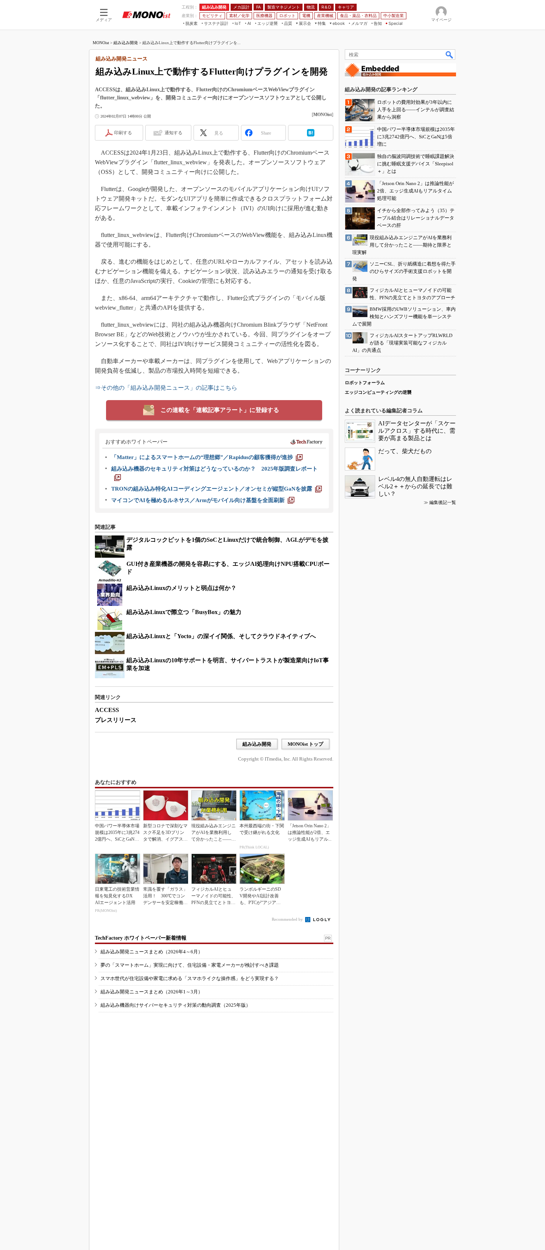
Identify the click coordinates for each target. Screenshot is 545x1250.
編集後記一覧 (442, 502)
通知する (173, 132)
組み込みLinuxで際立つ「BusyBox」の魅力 (183, 612)
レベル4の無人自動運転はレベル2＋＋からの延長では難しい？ (415, 486)
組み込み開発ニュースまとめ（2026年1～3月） (151, 992)
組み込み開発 (125, 42)
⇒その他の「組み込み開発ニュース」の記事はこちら (166, 388)
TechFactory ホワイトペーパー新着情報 (140, 938)
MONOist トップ (305, 744)
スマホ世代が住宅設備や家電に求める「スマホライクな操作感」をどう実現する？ (189, 978)
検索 (449, 54)
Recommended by (288, 919)
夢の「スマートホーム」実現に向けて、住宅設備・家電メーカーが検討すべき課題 (189, 965)
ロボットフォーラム (365, 382)
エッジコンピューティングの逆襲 (378, 392)
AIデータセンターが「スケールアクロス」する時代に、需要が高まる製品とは (417, 430)
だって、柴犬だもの (405, 451)
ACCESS (107, 710)
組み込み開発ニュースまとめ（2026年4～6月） (151, 951)
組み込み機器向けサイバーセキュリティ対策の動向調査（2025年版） (175, 1005)
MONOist (101, 42)
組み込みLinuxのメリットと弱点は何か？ (181, 588)
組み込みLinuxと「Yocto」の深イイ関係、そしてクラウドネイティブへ (221, 636)
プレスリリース (115, 720)
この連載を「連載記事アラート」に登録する (220, 410)
